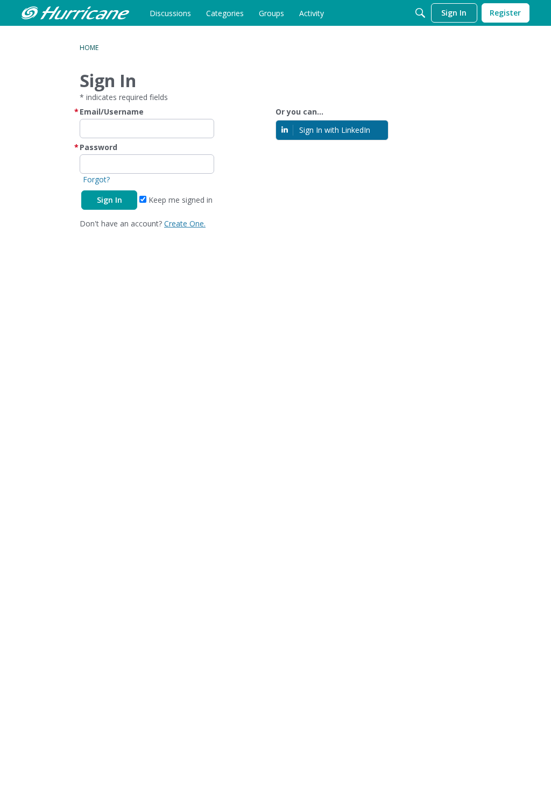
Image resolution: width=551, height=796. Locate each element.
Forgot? (96, 179)
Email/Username (112, 111)
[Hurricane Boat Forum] (75, 12)
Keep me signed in (179, 200)
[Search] (420, 13)
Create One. (185, 223)
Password (98, 147)
